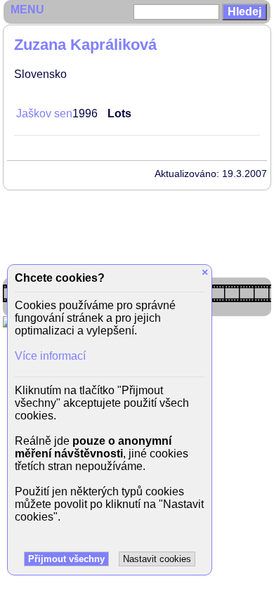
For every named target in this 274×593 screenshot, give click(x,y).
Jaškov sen (44, 113)
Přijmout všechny (66, 559)
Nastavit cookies (157, 559)
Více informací (50, 356)
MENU (27, 9)
